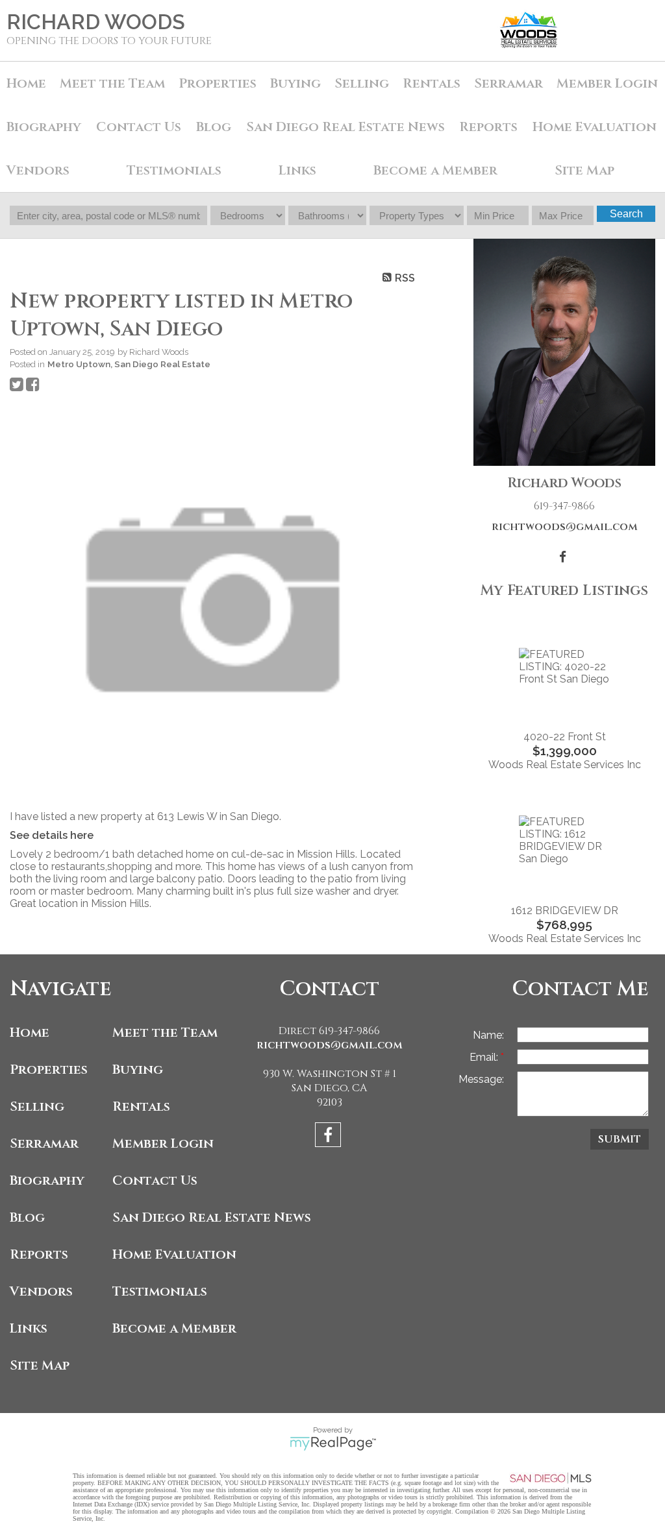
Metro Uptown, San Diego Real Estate (128, 364)
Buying (295, 83)
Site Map (584, 170)
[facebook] (329, 1137)
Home (26, 83)
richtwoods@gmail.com (565, 527)
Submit (619, 1139)
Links (297, 170)
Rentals (431, 83)
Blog (213, 127)
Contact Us (138, 127)
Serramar (508, 83)
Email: (485, 1057)
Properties (49, 1069)
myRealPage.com (333, 1443)
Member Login (607, 83)
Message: (481, 1079)
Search (626, 213)
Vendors (37, 170)
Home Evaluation (595, 127)
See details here (52, 835)
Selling (361, 83)
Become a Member (435, 170)
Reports (39, 1254)
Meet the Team (112, 83)
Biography (43, 127)
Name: (488, 1035)
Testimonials (174, 170)
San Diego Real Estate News (345, 127)
